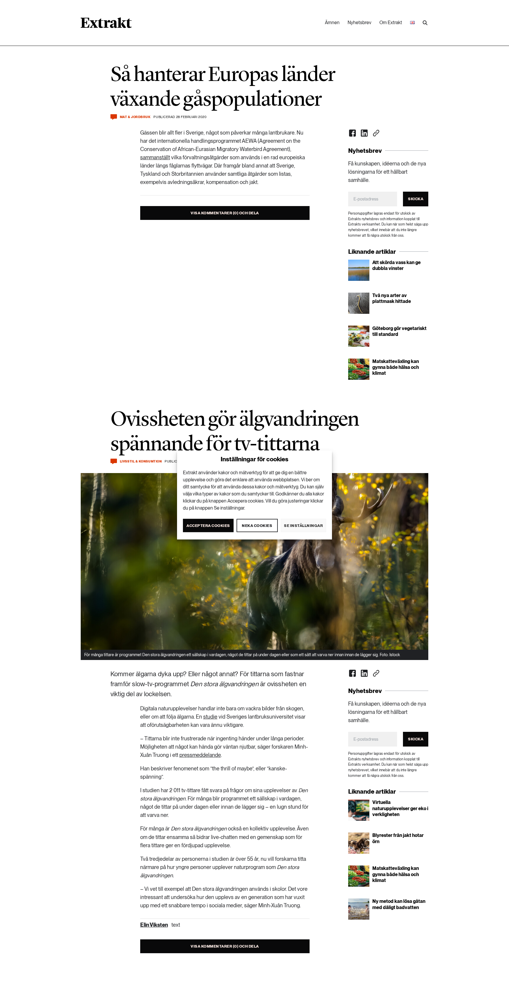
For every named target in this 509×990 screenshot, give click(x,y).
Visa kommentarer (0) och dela (225, 213)
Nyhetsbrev (359, 22)
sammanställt (155, 157)
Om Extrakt (390, 22)
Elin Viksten (154, 925)
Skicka (415, 199)
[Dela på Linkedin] (364, 133)
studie (210, 717)
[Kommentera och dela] (113, 117)
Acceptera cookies (208, 525)
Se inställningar (303, 525)
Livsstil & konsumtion (141, 461)
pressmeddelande (200, 755)
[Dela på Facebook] (352, 133)
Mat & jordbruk (135, 117)
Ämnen (332, 22)
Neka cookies (257, 525)
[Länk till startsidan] (106, 24)
